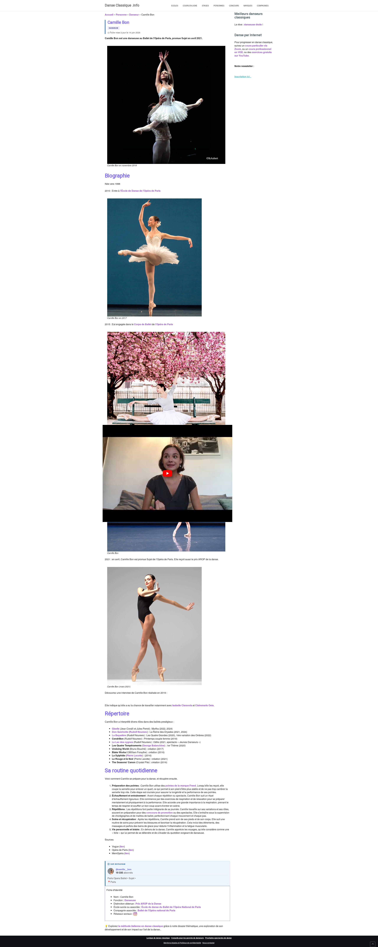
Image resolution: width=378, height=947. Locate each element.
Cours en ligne (190, 5)
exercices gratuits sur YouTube (253, 53)
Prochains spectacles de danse (218, 938)
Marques (247, 5)
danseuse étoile (253, 24)
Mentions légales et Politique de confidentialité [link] (182, 942)
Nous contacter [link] (208, 942)
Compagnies (262, 5)
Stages (205, 5)
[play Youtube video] (167, 473)
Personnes (219, 5)
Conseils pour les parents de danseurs (187, 938)
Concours (234, 5)
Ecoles (174, 5)
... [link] (242, 76)
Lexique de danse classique (158, 938)
